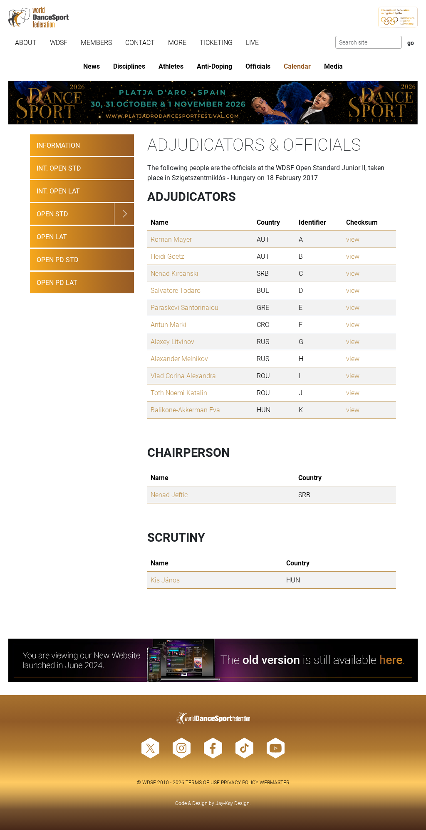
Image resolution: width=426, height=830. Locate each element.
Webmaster (275, 782)
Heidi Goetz (167, 256)
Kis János (165, 579)
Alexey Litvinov (172, 341)
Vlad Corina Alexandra (183, 375)
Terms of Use (203, 782)
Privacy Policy (239, 782)
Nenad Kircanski (174, 273)
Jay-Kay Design (232, 803)
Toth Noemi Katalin (179, 392)
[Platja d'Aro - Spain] (212, 102)
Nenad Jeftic (169, 494)
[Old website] (212, 660)
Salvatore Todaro (176, 290)
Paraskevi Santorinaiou (184, 307)
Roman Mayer (171, 239)
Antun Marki (168, 324)
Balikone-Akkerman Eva (185, 409)
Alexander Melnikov (179, 358)
